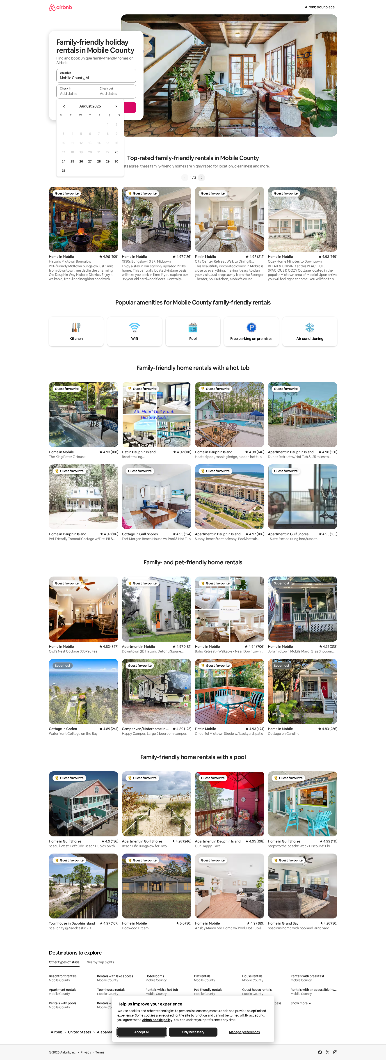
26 (81, 161)
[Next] (201, 177)
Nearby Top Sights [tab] (100, 962)
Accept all (141, 1032)
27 (90, 161)
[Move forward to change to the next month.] (116, 106)
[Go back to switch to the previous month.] (64, 106)
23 (116, 152)
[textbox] (76, 93)
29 (108, 161)
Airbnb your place (320, 7)
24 (63, 161)
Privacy (86, 1052)
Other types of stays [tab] (64, 962)
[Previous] (184, 177)
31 (63, 171)
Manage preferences (244, 1032)
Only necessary (193, 1032)
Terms (100, 1052)
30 (116, 161)
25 (72, 161)
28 (99, 161)
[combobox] (96, 77)
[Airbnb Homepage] (60, 7)
